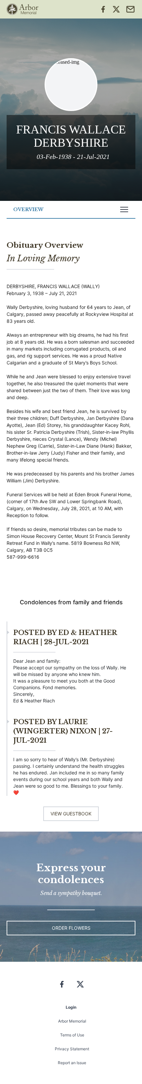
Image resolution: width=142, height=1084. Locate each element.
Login (71, 1007)
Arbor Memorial (72, 1021)
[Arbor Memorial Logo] (22, 9)
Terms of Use (72, 1034)
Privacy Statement (72, 1048)
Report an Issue (72, 1062)
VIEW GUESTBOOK (71, 813)
